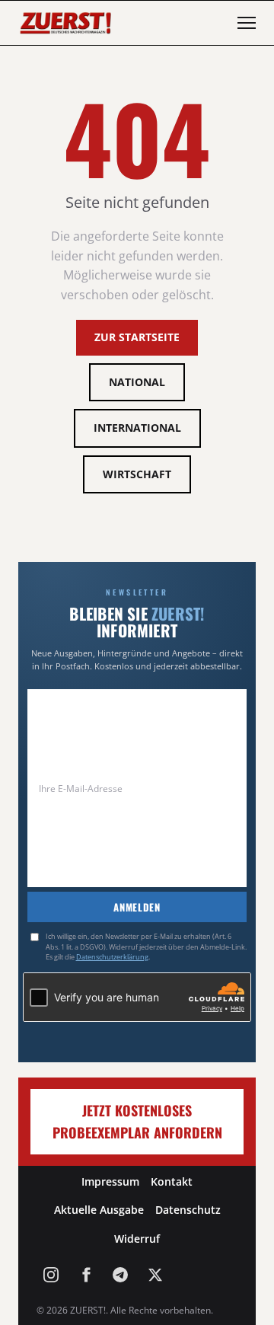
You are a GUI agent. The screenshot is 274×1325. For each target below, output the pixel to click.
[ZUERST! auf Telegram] (120, 1274)
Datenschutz (188, 1209)
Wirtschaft (137, 474)
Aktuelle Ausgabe (99, 1209)
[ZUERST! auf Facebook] (86, 1274)
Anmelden (136, 907)
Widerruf (137, 1238)
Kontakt (172, 1181)
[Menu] (246, 22)
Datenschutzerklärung (112, 957)
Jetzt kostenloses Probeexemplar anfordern (137, 1121)
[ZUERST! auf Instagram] (51, 1274)
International (137, 427)
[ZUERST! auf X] (155, 1274)
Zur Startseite (137, 337)
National (137, 382)
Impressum (110, 1181)
